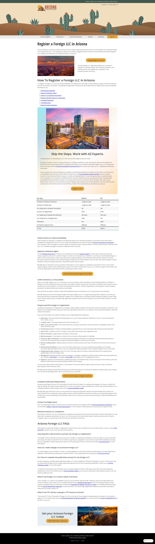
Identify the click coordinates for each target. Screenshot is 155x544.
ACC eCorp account (103, 453)
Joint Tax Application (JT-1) (109, 498)
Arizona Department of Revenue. (102, 405)
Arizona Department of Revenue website (73, 498)
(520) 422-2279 (114, 1)
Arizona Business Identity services (89, 174)
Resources (101, 37)
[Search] (117, 4)
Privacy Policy (75, 540)
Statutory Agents (45, 37)
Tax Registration (46, 103)
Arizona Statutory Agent (71, 471)
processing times (104, 442)
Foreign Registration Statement (52, 486)
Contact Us (104, 4)
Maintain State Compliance (49, 105)
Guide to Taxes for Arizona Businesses (58, 407)
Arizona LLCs (60, 37)
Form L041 (53, 357)
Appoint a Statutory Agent (49, 93)
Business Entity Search (84, 482)
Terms (82, 540)
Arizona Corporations (76, 37)
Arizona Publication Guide (75, 388)
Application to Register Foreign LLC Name (83, 484)
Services (90, 37)
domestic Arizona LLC (48, 254)
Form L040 (69, 357)
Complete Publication (47, 100)
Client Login (112, 4)
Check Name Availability (48, 91)
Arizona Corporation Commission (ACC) (68, 166)
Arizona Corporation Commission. (103, 242)
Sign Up (112, 37)
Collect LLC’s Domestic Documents (51, 95)
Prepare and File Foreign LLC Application (53, 98)
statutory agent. (85, 254)
